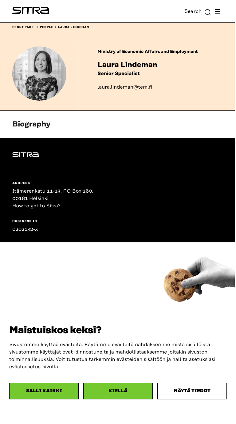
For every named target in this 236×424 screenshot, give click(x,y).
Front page (23, 27)
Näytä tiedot (192, 391)
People (46, 27)
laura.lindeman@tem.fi (124, 87)
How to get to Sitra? (36, 206)
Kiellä (118, 391)
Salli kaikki (44, 391)
